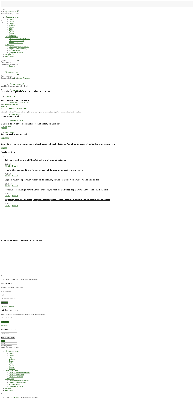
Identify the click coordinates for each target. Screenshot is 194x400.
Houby (11, 21)
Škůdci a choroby (15, 114)
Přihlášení (4, 325)
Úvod (3, 86)
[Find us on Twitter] (1, 21)
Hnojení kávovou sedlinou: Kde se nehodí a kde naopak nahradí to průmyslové (44, 170)
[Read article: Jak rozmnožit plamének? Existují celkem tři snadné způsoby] (99, 156)
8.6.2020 (4, 148)
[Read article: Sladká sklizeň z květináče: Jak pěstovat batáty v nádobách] (97, 120)
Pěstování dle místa (11, 37)
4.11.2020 (4, 106)
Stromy (11, 33)
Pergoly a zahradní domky (18, 108)
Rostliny (12, 54)
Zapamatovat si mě (9, 299)
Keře (10, 23)
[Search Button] (18, 60)
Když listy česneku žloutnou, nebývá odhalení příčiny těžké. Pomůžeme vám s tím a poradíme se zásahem (57, 200)
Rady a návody (10, 132)
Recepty (8, 126)
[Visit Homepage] (11, 8)
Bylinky (11, 19)
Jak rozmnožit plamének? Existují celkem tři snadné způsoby (35, 160)
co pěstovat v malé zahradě (18, 86)
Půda (11, 29)
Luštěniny (12, 25)
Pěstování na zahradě (16, 84)
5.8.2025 (4, 128)
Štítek (7, 86)
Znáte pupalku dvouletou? (14, 134)
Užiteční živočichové (16, 120)
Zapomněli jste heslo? (8, 306)
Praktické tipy (10, 96)
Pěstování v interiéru (16, 43)
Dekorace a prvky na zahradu (19, 102)
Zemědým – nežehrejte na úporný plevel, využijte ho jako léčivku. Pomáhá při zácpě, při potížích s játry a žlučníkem (58, 144)
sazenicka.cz (15, 279)
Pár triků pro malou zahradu (15, 100)
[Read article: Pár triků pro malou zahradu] (97, 96)
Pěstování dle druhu (11, 11)
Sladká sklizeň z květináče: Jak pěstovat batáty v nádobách (30, 124)
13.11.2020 (5, 138)
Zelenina (12, 35)
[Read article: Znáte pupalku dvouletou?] (97, 130)
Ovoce (11, 27)
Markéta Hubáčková (10, 104)
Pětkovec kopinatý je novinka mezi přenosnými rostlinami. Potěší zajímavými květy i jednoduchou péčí (56, 190)
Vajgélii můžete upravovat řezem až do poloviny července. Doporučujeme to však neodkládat (52, 180)
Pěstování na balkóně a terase (19, 39)
